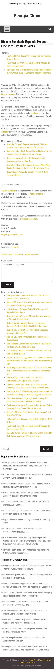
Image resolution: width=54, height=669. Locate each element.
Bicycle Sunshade (8, 191)
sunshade (34, 113)
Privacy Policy (33, 660)
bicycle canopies (8, 94)
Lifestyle (15, 247)
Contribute (22, 663)
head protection (36, 194)
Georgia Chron (27, 15)
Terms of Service (45, 660)
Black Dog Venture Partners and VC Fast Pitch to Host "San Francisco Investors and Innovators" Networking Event (29, 370)
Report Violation (31, 254)
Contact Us (31, 663)
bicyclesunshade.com (28, 219)
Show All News (7, 254)
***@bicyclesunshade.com (12, 234)
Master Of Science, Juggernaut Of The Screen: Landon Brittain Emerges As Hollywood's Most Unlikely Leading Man (29, 360)
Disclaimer (19, 254)
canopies (5, 132)
